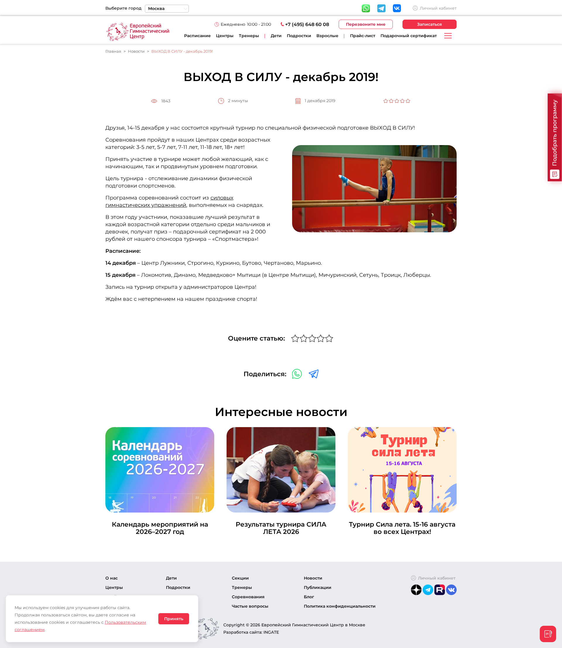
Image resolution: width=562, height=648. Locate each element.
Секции (240, 578)
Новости (313, 578)
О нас (111, 578)
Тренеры (249, 35)
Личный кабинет (438, 8)
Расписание (197, 35)
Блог (309, 596)
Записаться (429, 24)
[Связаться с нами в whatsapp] (297, 373)
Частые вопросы (250, 606)
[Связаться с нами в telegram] (313, 373)
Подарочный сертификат (409, 35)
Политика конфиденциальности (340, 606)
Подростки (178, 587)
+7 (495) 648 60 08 (307, 24)
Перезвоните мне (365, 24)
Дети (171, 578)
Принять (173, 618)
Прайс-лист (362, 35)
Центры (225, 35)
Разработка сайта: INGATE (251, 632)
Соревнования (248, 596)
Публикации (317, 587)
